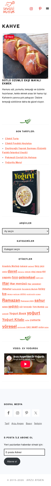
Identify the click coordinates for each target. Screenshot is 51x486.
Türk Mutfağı (38, 306)
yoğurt (33, 313)
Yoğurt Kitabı (13, 319)
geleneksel (27, 277)
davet (12, 271)
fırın (15, 277)
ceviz (4, 271)
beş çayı (39, 266)
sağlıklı (13, 306)
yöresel (9, 326)
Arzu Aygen (17, 423)
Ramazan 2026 (27, 301)
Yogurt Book (17, 313)
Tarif (7, 423)
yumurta (35, 319)
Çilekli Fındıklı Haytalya (18, 143)
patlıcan (16, 294)
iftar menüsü (18, 283)
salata (5, 306)
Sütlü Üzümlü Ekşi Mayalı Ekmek (21, 82)
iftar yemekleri (34, 283)
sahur (39, 300)
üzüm (46, 327)
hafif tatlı (39, 278)
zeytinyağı (21, 327)
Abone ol (12, 461)
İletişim (38, 423)
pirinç (23, 294)
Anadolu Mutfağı (11, 266)
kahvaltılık (16, 289)
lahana (10, 294)
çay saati (32, 327)
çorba (41, 327)
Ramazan (11, 300)
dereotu (21, 272)
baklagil (31, 266)
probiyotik (31, 294)
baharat (23, 266)
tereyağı (27, 306)
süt (21, 306)
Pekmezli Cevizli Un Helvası (21, 157)
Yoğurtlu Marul (13, 162)
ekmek (28, 272)
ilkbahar (7, 288)
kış (4, 293)
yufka (27, 320)
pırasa (38, 294)
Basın (29, 423)
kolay (41, 288)
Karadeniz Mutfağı (30, 289)
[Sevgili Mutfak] (8, 7)
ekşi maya (36, 271)
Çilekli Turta (12, 138)
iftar (5, 283)
